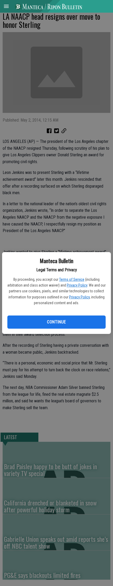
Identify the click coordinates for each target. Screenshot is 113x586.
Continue (56, 321)
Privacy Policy (77, 285)
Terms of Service (71, 279)
